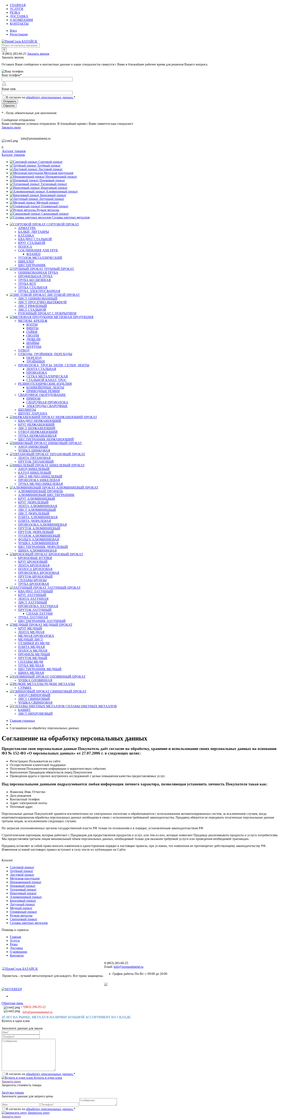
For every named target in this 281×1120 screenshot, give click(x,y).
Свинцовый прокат (55, 213)
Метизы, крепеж (32, 320)
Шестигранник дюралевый (43, 547)
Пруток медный (32, 658)
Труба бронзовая (33, 584)
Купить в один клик (47, 1077)
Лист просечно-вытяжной (42, 302)
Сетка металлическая (47, 376)
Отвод (23, 350)
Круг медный (30, 628)
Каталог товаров (14, 151)
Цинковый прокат (52, 180)
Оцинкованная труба (38, 272)
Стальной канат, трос (46, 380)
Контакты (19, 23)
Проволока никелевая (39, 480)
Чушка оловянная (35, 680)
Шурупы (33, 346)
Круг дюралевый (33, 502)
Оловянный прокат (54, 206)
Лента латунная (33, 598)
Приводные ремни (43, 391)
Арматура (27, 228)
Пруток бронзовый (35, 576)
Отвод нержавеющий (38, 432)
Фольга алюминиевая (38, 539)
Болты (32, 324)
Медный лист (30, 639)
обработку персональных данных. (50, 97)
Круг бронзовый (33, 561)
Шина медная (31, 673)
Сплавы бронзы (32, 580)
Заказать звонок (38, 53)
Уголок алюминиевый (39, 535)
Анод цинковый (33, 446)
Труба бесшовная (34, 280)
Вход (13, 30)
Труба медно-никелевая (40, 484)
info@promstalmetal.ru (36, 138)
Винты (32, 328)
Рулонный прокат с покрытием (47, 313)
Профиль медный (34, 654)
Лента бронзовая (34, 565)
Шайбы (32, 343)
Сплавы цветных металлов (71, 217)
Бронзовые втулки (35, 558)
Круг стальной (31, 243)
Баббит (24, 710)
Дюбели (33, 339)
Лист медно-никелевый (40, 476)
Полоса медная (32, 650)
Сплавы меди (30, 661)
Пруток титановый (36, 461)
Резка (15, 12)
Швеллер (26, 261)
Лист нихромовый (35, 713)
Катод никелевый (34, 472)
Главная (18, 5)
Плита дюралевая (34, 521)
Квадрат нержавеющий (39, 421)
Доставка (19, 16)
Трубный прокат (48, 165)
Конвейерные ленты (45, 387)
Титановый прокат (54, 184)
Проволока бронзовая (38, 573)
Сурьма (24, 687)
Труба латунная (33, 617)
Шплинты (27, 409)
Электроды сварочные (47, 406)
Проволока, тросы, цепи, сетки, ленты (53, 365)
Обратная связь (12, 1003)
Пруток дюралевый (36, 532)
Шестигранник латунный (42, 621)
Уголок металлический (40, 257)
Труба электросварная (39, 291)
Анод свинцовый (34, 695)
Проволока (36, 372)
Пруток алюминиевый (39, 528)
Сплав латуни (39, 613)
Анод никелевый (34, 469)
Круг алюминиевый (36, 498)
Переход (34, 358)
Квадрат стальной (35, 239)
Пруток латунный (34, 610)
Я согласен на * (40, 1074)
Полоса (25, 246)
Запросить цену (38, 1112)
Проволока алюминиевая (42, 524)
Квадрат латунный (35, 591)
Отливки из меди (34, 643)
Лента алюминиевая (37, 506)
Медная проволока (36, 636)
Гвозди (32, 335)
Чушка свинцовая (35, 702)
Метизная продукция (58, 173)
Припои (33, 398)
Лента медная (31, 632)
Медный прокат (47, 202)
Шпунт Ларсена (32, 413)
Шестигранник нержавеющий (46, 439)
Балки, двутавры (33, 232)
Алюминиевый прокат (62, 191)
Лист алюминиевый (37, 510)
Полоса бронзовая (35, 569)
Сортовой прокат (50, 162)
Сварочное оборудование (42, 395)
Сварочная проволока (47, 402)
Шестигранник (32, 265)
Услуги (16, 9)
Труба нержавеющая (37, 435)
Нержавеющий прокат (61, 176)
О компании (21, 20)
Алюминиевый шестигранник (46, 495)
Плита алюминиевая (38, 517)
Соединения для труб (38, 250)
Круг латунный (32, 595)
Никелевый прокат (54, 187)
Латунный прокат (51, 199)
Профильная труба (35, 276)
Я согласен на (40, 97)
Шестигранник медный (40, 669)
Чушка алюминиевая (38, 543)
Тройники (35, 361)
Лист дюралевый (33, 513)
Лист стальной (32, 309)
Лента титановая (34, 458)
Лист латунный (32, 602)
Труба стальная (32, 287)
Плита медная (31, 647)
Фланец (33, 254)
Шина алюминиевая (37, 550)
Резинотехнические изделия (45, 383)
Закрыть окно (11, 127)
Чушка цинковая (34, 450)
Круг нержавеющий (36, 424)
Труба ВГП (27, 283)
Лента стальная (41, 369)
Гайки (31, 332)
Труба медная (31, 665)
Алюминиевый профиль (40, 491)
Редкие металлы (48, 210)
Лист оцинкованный (37, 298)
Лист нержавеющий (36, 428)
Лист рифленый (32, 306)
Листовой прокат (50, 169)
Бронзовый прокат (53, 195)
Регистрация (19, 34)
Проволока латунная (38, 606)
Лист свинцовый (34, 699)
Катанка (26, 235)
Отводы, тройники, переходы (45, 354)
